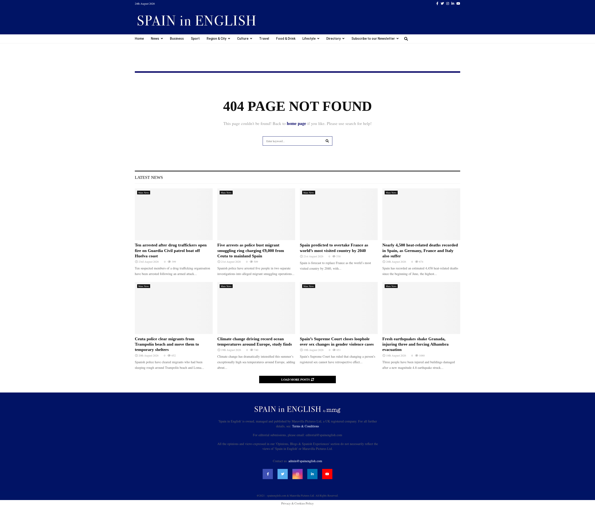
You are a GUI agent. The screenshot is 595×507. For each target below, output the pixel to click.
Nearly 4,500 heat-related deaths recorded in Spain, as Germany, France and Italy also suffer (420, 250)
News (155, 38)
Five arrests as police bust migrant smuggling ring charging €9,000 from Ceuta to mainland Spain (250, 250)
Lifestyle (309, 38)
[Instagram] (297, 474)
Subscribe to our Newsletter (373, 38)
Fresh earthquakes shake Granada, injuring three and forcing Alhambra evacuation (415, 344)
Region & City (216, 38)
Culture (242, 38)
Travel (264, 38)
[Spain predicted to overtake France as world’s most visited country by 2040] (339, 214)
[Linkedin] (312, 474)
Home (139, 38)
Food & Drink (285, 38)
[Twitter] (283, 474)
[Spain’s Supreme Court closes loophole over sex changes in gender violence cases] (339, 308)
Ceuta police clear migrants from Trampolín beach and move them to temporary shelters (167, 344)
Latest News (149, 177)
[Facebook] (268, 474)
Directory (333, 38)
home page (296, 123)
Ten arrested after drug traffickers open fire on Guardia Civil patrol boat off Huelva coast (171, 250)
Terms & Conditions (305, 426)
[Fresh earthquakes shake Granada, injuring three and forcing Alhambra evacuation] (421, 308)
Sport (195, 38)
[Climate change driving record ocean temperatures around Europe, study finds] (256, 308)
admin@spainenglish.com (305, 461)
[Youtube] (327, 474)
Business (177, 38)
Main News (143, 192)
